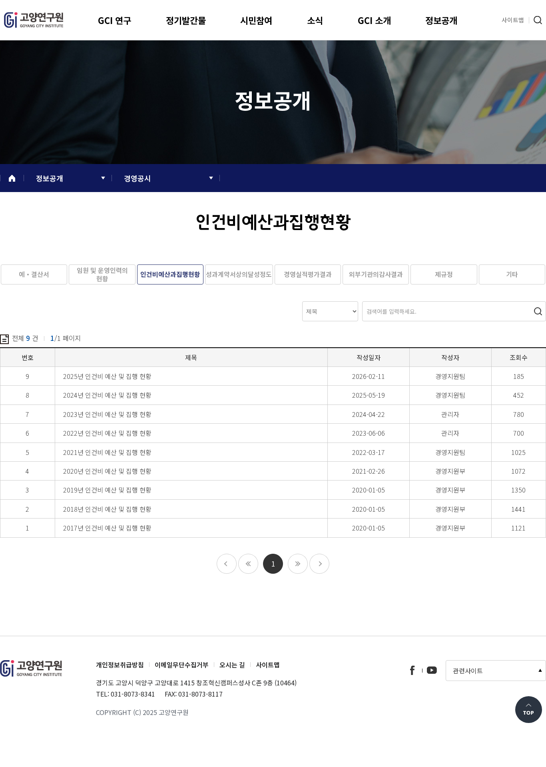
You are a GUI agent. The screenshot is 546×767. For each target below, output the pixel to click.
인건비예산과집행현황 (170, 274)
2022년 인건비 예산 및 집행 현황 (107, 433)
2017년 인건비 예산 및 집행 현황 (107, 528)
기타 (512, 274)
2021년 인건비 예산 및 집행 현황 (107, 452)
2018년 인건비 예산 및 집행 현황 (107, 509)
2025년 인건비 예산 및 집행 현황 (107, 376)
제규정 (444, 274)
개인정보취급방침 (120, 664)
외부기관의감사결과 (376, 274)
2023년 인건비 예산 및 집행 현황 (107, 414)
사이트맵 (268, 664)
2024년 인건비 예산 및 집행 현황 (107, 395)
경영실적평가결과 (308, 274)
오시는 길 (232, 664)
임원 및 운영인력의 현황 (102, 274)
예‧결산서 (34, 274)
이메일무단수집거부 (182, 664)
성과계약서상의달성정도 (239, 274)
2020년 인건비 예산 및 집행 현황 (107, 471)
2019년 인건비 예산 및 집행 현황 (107, 490)
